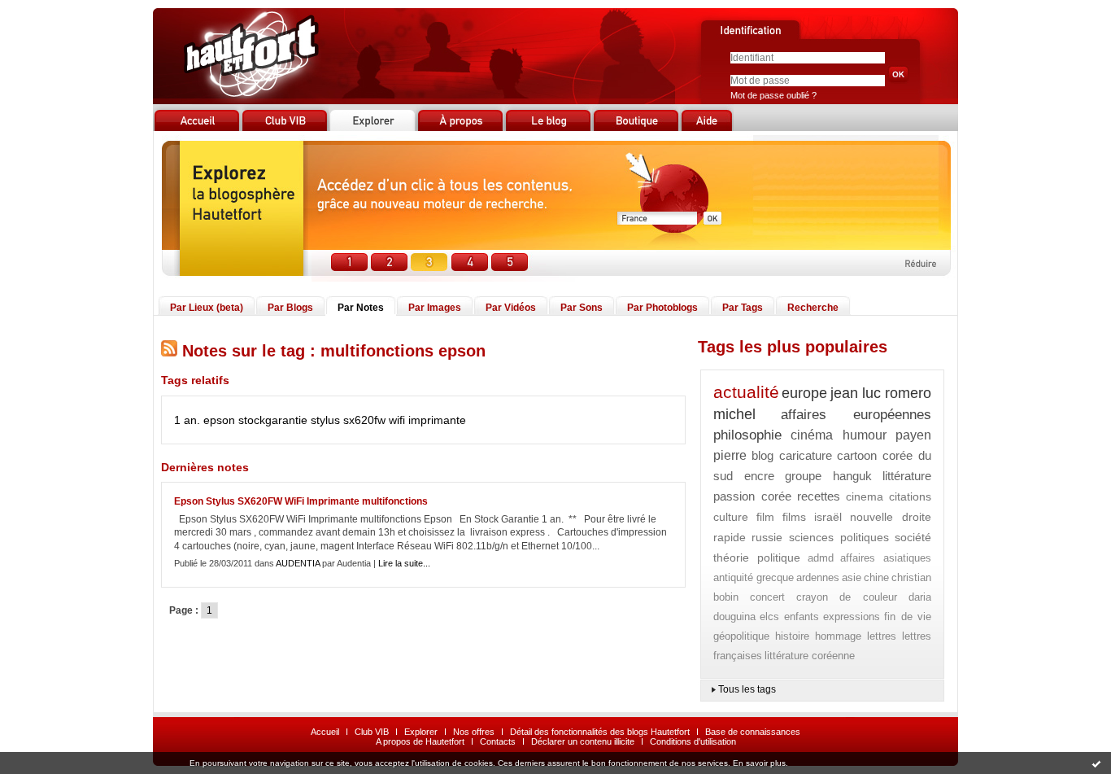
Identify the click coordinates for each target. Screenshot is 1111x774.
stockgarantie (272, 419)
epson (219, 419)
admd (821, 558)
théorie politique (756, 557)
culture (730, 516)
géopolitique (741, 636)
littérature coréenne (810, 655)
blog (762, 455)
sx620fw (364, 419)
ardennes (817, 577)
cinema (864, 496)
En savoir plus (759, 763)
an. (192, 419)
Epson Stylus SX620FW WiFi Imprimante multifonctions (301, 501)
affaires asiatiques (885, 558)
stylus (325, 419)
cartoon (857, 455)
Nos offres (474, 732)
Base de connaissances (752, 732)
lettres (881, 636)
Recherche (813, 307)
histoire (792, 636)
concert (767, 597)
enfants (801, 616)
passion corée (752, 496)
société (913, 537)
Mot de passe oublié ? (773, 95)
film (765, 516)
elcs (769, 616)
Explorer (421, 732)
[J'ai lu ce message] (1096, 763)
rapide (729, 537)
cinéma (812, 435)
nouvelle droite (890, 516)
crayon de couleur (847, 597)
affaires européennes (856, 414)
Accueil (325, 732)
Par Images (434, 307)
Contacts (498, 741)
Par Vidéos (511, 307)
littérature (906, 476)
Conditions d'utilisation (693, 741)
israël (828, 516)
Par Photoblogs (662, 307)
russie (767, 537)
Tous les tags (747, 689)
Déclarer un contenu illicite (582, 741)
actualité (746, 392)
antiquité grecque (753, 577)
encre (759, 476)
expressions (851, 616)
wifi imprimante (427, 419)
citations (910, 496)
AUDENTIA (298, 563)
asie (851, 577)
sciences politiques (839, 537)
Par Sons (581, 307)
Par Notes (361, 307)
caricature (805, 455)
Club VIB (372, 732)
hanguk (852, 476)
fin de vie (907, 616)
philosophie (747, 435)
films (794, 516)
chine (876, 577)
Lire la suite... (404, 563)
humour (865, 435)
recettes (818, 496)
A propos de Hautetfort (420, 741)
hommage (838, 636)
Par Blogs (290, 307)
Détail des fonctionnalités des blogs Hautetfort (600, 732)
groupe (803, 476)
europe (804, 393)
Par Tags (742, 307)
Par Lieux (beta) (206, 307)
